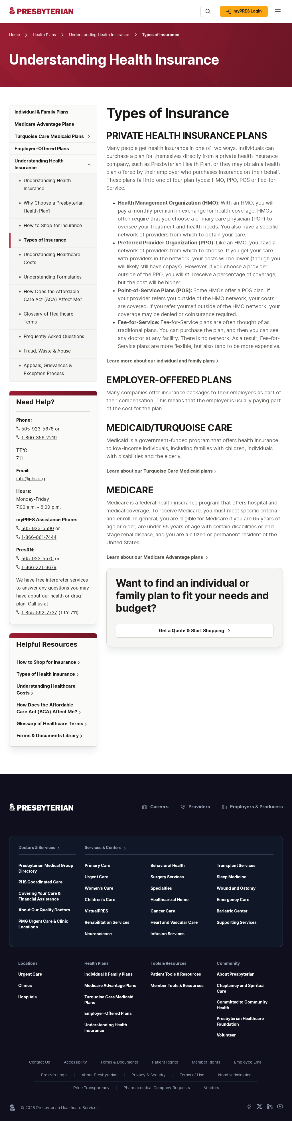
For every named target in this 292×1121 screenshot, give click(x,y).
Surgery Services (167, 877)
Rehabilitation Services (107, 923)
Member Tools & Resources (177, 986)
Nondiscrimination (235, 1075)
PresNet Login (54, 1075)
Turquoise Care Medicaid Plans (108, 1000)
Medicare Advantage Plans (110, 986)
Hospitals (27, 997)
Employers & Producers (256, 807)
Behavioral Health (168, 866)
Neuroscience (98, 934)
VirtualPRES (96, 911)
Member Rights (206, 1062)
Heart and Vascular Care (174, 923)
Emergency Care (233, 900)
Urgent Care (96, 877)
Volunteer (226, 1035)
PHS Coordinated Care (40, 882)
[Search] (207, 11)
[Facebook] (249, 1108)
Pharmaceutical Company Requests (156, 1088)
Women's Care (99, 889)
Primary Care (97, 866)
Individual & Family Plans (108, 974)
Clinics (25, 986)
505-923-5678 (37, 429)
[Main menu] (277, 11)
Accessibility (75, 1062)
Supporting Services (237, 923)
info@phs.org (30, 479)
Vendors (211, 1088)
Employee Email (248, 1062)
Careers (159, 807)
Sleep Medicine (231, 877)
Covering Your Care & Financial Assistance (39, 896)
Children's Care (100, 900)
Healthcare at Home (169, 900)
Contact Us (39, 1062)
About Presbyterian (236, 974)
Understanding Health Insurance (105, 1028)
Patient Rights (165, 1062)
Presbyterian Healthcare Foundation (240, 1022)
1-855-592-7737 (39, 613)
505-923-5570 (37, 559)
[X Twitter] (259, 1108)
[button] (53, 136)
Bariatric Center (232, 911)
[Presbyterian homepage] (41, 808)
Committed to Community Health (242, 1005)
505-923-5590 (37, 528)
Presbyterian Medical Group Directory (46, 868)
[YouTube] (280, 1108)
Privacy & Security (148, 1075)
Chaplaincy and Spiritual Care (241, 989)
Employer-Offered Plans (108, 1014)
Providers (199, 807)
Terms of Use (192, 1075)
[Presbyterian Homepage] (102, 14)
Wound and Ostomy (236, 889)
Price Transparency (91, 1088)
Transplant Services (236, 866)
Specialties (161, 889)
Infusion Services (167, 934)
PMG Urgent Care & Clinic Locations (43, 924)
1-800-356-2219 (39, 438)
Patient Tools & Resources (176, 974)
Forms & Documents (119, 1062)
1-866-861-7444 (38, 537)
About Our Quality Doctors (44, 910)
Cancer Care (163, 911)
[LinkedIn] (270, 1108)
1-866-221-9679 (38, 567)
